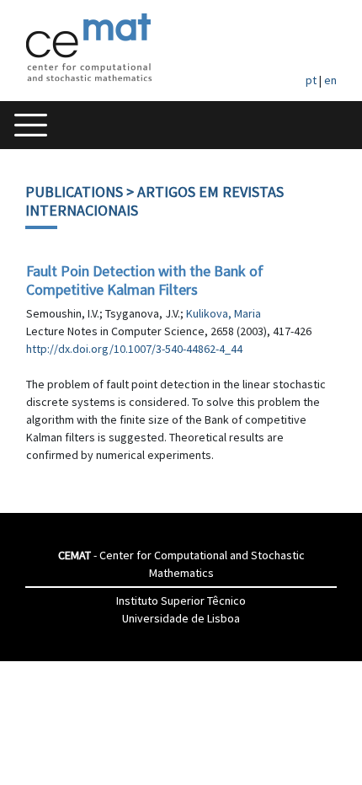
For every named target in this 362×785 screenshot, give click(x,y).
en (330, 80)
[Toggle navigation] (30, 125)
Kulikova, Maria (223, 313)
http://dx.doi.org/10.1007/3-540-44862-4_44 (134, 348)
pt (311, 80)
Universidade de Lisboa (181, 618)
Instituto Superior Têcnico (181, 600)
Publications (74, 191)
